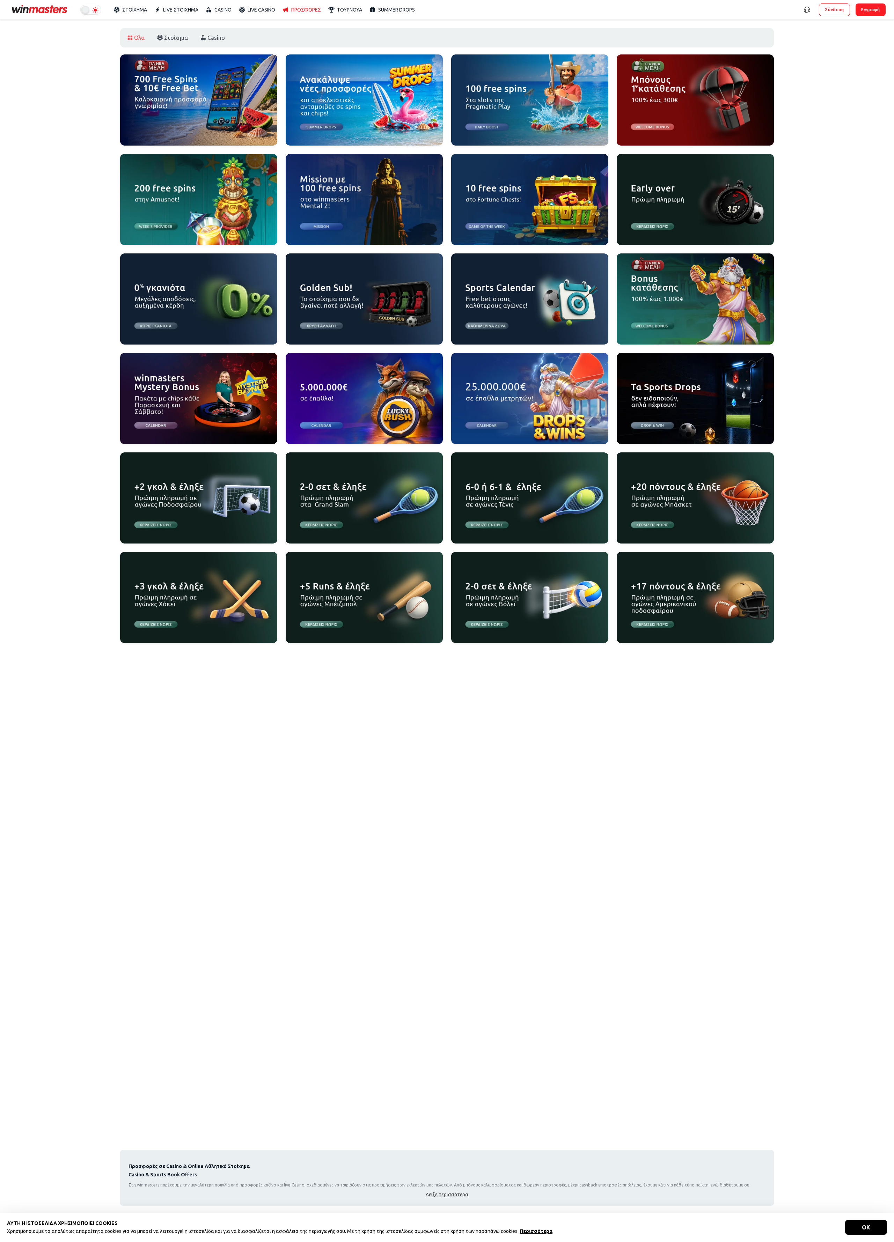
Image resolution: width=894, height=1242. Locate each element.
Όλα (139, 38)
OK (866, 1227)
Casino (216, 38)
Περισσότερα (536, 1231)
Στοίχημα (176, 38)
